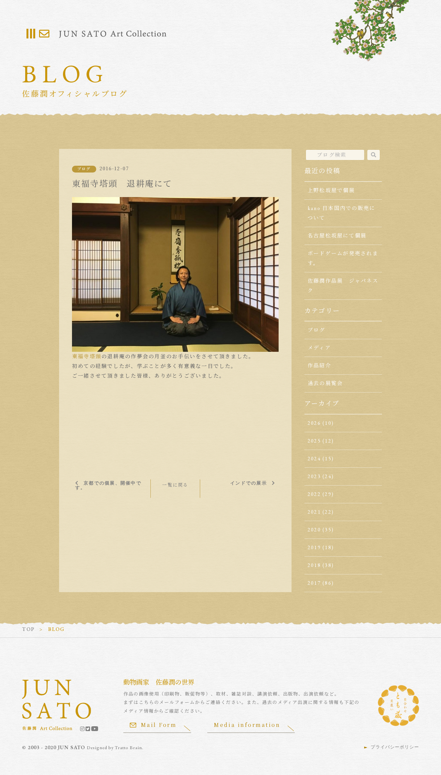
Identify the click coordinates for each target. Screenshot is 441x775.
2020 (314, 529)
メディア (319, 347)
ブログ (84, 169)
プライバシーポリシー (395, 747)
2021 (314, 511)
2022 (314, 494)
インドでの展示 (248, 483)
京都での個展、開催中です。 (108, 485)
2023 (314, 476)
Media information (247, 724)
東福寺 (81, 356)
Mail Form (159, 724)
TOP (28, 629)
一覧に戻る (175, 485)
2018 (314, 565)
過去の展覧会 (325, 383)
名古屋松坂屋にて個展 (337, 235)
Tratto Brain (128, 747)
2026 (314, 423)
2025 (314, 440)
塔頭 (95, 356)
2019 (314, 547)
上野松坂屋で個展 (331, 190)
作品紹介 (319, 365)
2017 (314, 583)
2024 (314, 458)
